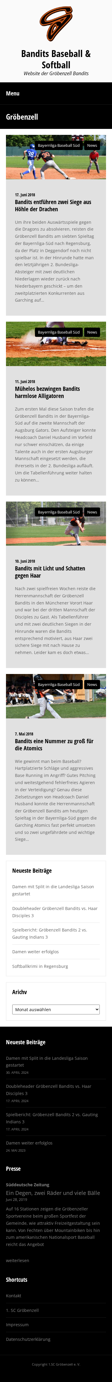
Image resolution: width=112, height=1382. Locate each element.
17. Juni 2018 (25, 195)
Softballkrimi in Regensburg (40, 966)
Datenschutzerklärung (28, 1339)
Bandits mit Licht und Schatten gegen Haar (50, 571)
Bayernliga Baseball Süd (59, 145)
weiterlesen (17, 1260)
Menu (12, 93)
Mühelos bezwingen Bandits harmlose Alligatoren (47, 392)
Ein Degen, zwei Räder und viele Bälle (53, 1192)
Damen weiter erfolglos (35, 951)
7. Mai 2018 (24, 734)
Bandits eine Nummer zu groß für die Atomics (54, 744)
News (92, 145)
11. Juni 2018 (25, 381)
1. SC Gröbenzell (22, 1310)
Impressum (17, 1324)
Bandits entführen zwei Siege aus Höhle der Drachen (53, 205)
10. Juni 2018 (25, 561)
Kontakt (13, 1295)
